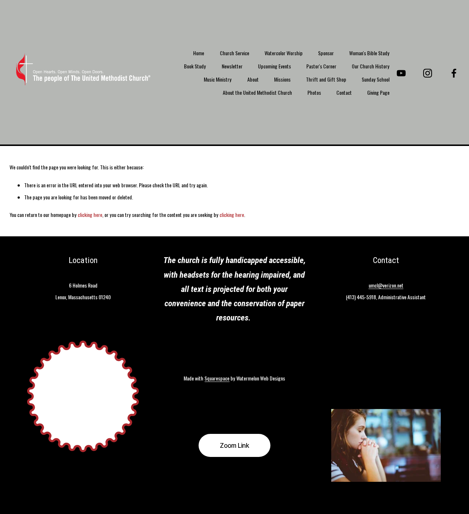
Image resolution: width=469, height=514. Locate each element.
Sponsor (326, 53)
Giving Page (378, 92)
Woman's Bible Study (369, 53)
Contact (344, 92)
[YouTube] (401, 73)
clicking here (90, 214)
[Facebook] (453, 73)
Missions (282, 79)
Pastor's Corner (321, 66)
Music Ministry (218, 79)
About (253, 79)
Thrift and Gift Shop (326, 79)
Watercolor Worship (284, 53)
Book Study (195, 66)
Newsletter (232, 66)
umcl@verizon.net (386, 285)
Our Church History (370, 66)
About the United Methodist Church (257, 92)
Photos (314, 92)
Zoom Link (234, 445)
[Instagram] (427, 73)
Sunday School (375, 79)
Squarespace (216, 378)
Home (198, 53)
